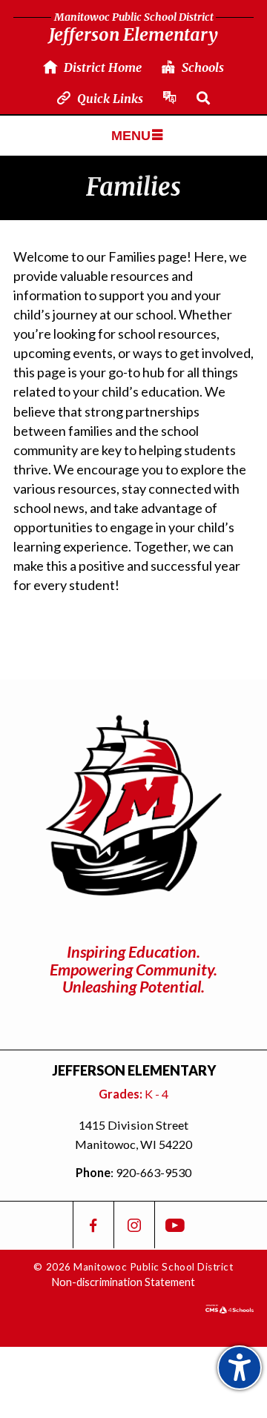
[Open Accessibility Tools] (239, 1367)
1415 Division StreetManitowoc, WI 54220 (133, 1134)
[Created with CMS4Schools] (229, 1308)
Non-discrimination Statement (123, 1282)
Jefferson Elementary (133, 27)
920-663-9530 (153, 1172)
